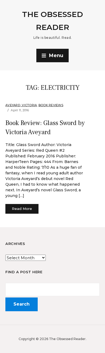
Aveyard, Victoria (21, 105)
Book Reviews (50, 105)
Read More (22, 208)
